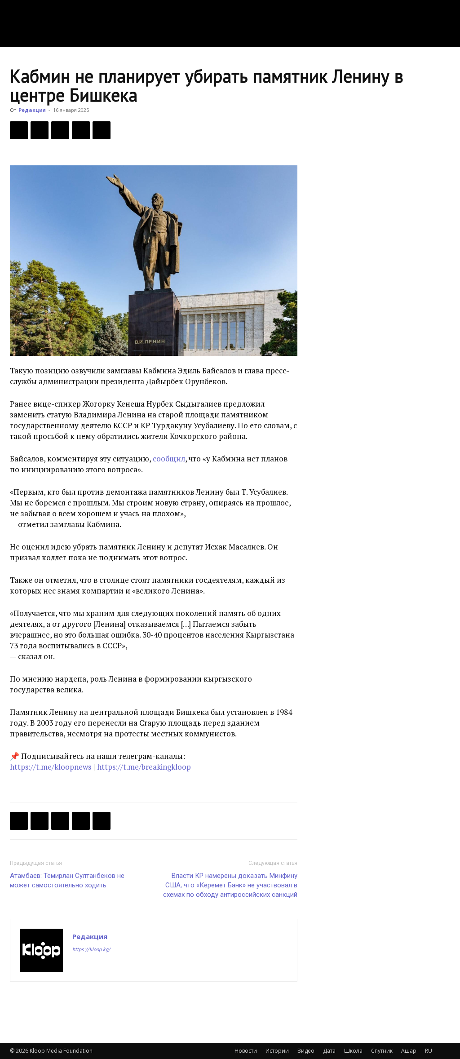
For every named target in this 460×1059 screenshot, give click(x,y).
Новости (245, 1051)
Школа (353, 1051)
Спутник (382, 1051)
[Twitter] (40, 130)
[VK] (60, 130)
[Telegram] (81, 130)
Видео (305, 1051)
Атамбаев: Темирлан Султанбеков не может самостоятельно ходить (67, 880)
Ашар (408, 1051)
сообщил (169, 458)
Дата (329, 1051)
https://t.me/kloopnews (50, 767)
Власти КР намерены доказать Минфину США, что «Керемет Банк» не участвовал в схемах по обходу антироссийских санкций (230, 885)
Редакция (32, 109)
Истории (277, 1051)
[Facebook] (19, 130)
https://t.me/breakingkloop (144, 767)
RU (428, 1051)
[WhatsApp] (102, 130)
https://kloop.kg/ (91, 950)
